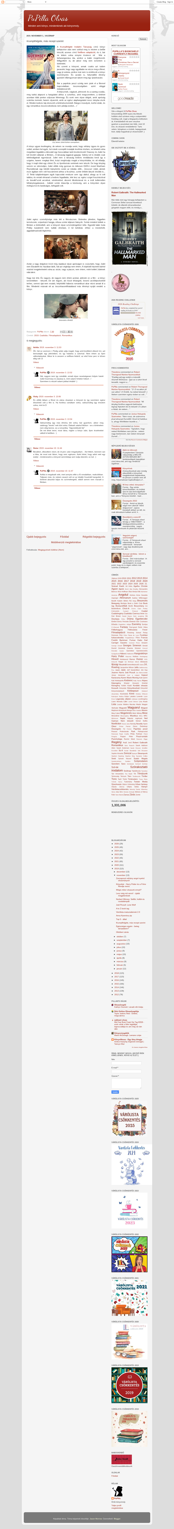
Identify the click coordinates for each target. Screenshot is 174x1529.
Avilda (36, 347)
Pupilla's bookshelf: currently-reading (126, 52)
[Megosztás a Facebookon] (69, 331)
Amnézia (114, 595)
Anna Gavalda (141, 595)
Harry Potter (117, 656)
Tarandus (144, 771)
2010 (124, 578)
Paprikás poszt (140, 729)
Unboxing (131, 784)
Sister (35, 448)
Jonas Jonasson (118, 675)
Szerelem (115, 764)
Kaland (144, 675)
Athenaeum (125, 598)
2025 (136, 584)
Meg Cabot (115, 713)
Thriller (144, 776)
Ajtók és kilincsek (130, 450)
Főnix (138, 638)
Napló (122, 718)
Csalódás (44, 335)
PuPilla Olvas (48, 18)
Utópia (129, 787)
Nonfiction (116, 723)
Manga (129, 710)
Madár (138, 704)
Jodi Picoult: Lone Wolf (126, 905)
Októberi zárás (122, 932)
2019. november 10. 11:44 (50, 448)
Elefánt (114, 622)
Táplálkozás (136, 771)
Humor (139, 659)
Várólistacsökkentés (120, 789)
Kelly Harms (137, 680)
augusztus (121, 944)
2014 (145, 578)
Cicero (133, 608)
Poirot (145, 734)
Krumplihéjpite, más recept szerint (130, 923)
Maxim (144, 710)
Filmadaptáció (55, 335)
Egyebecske (141, 619)
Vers (121, 792)
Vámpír (144, 787)
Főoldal (64, 536)
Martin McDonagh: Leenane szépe (127, 1035)
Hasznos (128, 656)
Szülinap (127, 771)
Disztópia (115, 619)
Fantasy (124, 627)
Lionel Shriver (133, 701)
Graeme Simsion (134, 648)
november (121, 875)
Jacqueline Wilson (127, 667)
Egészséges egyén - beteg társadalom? (127, 927)
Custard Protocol (130, 611)
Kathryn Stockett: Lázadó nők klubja (128, 1007)
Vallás (136, 787)
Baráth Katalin (116, 601)
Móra (140, 716)
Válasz (36, 362)
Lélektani (134, 699)
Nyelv (145, 724)
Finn (121, 635)
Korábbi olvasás (140, 686)
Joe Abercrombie (141, 672)
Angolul (123, 594)
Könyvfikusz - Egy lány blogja (128, 1040)
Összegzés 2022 (130, 501)
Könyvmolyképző (117, 691)
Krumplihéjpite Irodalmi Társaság (76, 47)
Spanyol (134, 753)
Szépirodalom (140, 761)
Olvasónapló (120, 1005)
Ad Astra (128, 586)
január (120, 969)
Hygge (120, 662)
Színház (144, 764)
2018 (132, 581)
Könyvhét (144, 688)
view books (141, 318)
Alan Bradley (134, 589)
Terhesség (115, 776)
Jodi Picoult (130, 673)
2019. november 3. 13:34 (61, 419)
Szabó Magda (140, 759)
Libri (125, 702)
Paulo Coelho (124, 734)
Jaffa (136, 667)
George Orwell (116, 645)
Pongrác (114, 736)
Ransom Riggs (141, 739)
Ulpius (124, 784)
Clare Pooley (142, 608)
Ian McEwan (129, 662)
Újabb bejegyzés (36, 536)
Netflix (145, 721)
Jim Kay (144, 670)
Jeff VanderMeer (133, 670)
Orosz (135, 726)
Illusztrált (123, 665)
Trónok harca (116, 782)
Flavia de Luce (133, 635)
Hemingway (143, 656)
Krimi (131, 693)
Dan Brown (116, 616)
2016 (120, 581)
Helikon (135, 656)
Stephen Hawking (117, 756)
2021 (113, 584)
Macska (132, 704)
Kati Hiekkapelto (117, 681)
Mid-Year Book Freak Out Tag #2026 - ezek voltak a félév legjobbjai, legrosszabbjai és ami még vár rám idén (129, 1025)
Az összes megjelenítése (139, 1047)
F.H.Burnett (115, 627)
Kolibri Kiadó (126, 686)
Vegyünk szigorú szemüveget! (130, 536)
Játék (123, 670)
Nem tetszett (127, 721)
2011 (129, 578)
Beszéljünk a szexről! (132, 517)
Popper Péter (126, 736)
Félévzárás (132, 630)
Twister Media (140, 782)
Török (125, 779)
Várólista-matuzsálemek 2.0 (128, 912)
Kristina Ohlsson (142, 694)
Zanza (126, 795)
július (119, 947)
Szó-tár (114, 767)
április (119, 958)
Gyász (121, 651)
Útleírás (121, 787)
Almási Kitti (136, 592)
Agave (114, 589)
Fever (144, 630)
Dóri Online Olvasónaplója (126, 1011)
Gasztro (123, 643)
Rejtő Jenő (127, 743)
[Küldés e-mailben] (61, 331)
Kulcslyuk (114, 696)
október (120, 937)
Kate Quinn (143, 678)
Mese (144, 713)
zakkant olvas (120, 1020)
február (120, 965)
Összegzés (116, 729)
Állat (130, 592)
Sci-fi (121, 751)
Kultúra (121, 696)
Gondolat (121, 648)
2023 (125, 584)
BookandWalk (121, 606)
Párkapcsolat (142, 731)
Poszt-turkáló (141, 736)
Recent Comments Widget (139, 440)
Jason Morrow (96, 1519)
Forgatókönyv (129, 637)
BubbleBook (116, 609)
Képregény (116, 683)
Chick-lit (125, 608)
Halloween (130, 653)
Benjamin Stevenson (126, 64)
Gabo (139, 640)
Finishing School (134, 633)
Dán (146, 613)
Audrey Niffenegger (139, 598)
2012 (134, 578)
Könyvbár (122, 688)
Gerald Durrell (124, 78)
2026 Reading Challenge (128, 304)
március (120, 962)
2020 (145, 581)
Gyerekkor (130, 651)
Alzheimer (144, 591)
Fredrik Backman (119, 640)
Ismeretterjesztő (133, 665)
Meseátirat (115, 716)
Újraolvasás (116, 784)
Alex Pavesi (123, 89)
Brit (146, 606)
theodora (115, 372)
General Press (134, 643)
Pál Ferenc (127, 729)
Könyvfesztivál (133, 688)
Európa (144, 624)
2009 (120, 578)
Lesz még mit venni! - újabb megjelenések (128, 894)
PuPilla (40, 332)
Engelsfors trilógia (125, 624)
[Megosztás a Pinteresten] (71, 331)
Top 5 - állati (121, 919)
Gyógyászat (115, 653)
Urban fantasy (141, 784)
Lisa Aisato (143, 702)
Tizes (114, 779)
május (119, 954)
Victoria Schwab (128, 792)
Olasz (113, 726)
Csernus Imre (138, 613)
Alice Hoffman (123, 592)
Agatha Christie (140, 586)
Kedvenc (128, 680)
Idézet (137, 662)
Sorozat (127, 753)
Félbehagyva (117, 630)
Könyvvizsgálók (121, 1033)
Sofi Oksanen (142, 750)
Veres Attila (115, 792)
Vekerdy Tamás (135, 789)
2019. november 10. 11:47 (61, 471)
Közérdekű (124, 694)
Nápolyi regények (134, 718)
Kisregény (115, 686)
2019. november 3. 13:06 (50, 397)
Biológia (124, 603)
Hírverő (115, 659)
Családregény (117, 613)
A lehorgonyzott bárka (123, 73)
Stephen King (130, 756)
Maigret (144, 708)
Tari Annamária (117, 774)
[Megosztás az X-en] (66, 331)
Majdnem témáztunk (118, 710)
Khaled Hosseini (131, 683)
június (119, 951)
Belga (134, 601)
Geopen (144, 643)
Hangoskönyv (140, 653)
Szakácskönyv (116, 761)
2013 (139, 578)
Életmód (132, 622)
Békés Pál (128, 601)
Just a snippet (133, 675)
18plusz (114, 578)
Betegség (115, 603)
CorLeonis (115, 611)
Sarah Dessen (135, 748)
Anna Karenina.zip (124, 916)
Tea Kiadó (128, 774)
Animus (132, 595)
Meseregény (124, 716)
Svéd (113, 759)
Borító (130, 606)
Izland (141, 664)
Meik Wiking (137, 713)
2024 (130, 584)
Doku (123, 619)
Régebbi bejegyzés (94, 536)
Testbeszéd (136, 776)
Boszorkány (139, 606)
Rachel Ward (129, 739)
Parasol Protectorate (120, 731)
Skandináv (133, 750)
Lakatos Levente (136, 696)
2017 (126, 581)
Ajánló (121, 589)
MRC (145, 716)
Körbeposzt (132, 691)
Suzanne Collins (141, 756)
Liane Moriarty (117, 702)
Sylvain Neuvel (124, 759)
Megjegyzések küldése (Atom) (51, 550)
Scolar (126, 750)
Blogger (117, 1519)
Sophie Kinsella (117, 753)
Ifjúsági (114, 664)
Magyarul (134, 707)
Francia (144, 638)
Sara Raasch (129, 745)
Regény (116, 742)
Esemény (136, 624)
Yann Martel (119, 795)
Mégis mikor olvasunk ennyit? (129, 890)
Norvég (133, 724)
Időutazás (143, 662)
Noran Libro (126, 724)
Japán (117, 670)
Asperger (114, 598)
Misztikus (134, 716)
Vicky (35, 397)
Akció (127, 589)
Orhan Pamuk (124, 726)
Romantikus (67, 335)
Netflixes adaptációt (86, 52)
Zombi (138, 795)
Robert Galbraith (140, 743)
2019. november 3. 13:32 (61, 373)
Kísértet (144, 683)
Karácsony (116, 678)
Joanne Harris (117, 673)
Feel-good (133, 627)
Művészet (114, 718)
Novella (139, 724)
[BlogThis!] (64, 331)
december (121, 872)
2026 (141, 584)
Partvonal (114, 734)
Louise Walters (123, 704)
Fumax (133, 640)
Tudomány (128, 782)
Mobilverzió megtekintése (66, 542)
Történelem (133, 779)
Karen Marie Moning (130, 678)
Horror (132, 659)
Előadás (114, 624)
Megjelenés (126, 713)
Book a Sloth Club (135, 603)
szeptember (122, 940)
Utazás (114, 787)
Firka (125, 635)
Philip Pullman (136, 734)
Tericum (123, 776)
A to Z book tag (122, 909)
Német (138, 721)
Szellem (127, 761)
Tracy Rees (143, 779)
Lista (113, 704)
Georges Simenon (132, 645)
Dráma (130, 619)
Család (144, 611)
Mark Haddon (136, 710)
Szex (123, 764)
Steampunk (142, 753)
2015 (113, 581)
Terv (129, 776)
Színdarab (130, 764)
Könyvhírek (127, 468)
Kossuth (114, 688)
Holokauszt (124, 659)
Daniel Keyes (127, 616)
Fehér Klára (142, 627)
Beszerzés (142, 600)
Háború (123, 654)
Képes (144, 681)
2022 (119, 584)
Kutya (127, 696)
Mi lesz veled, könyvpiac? (134, 485)
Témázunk (142, 773)
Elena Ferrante (123, 622)
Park (133, 731)
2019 (36, 335)
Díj (146, 616)
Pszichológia (116, 739)
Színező (138, 764)
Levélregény (142, 699)
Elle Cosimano (141, 622)
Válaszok (40, 368)
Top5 (120, 779)
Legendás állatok (123, 699)
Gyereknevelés (141, 651)
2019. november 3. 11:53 (50, 347)
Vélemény (144, 789)
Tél (135, 774)
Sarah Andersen (122, 748)
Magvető (123, 708)
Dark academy (138, 616)
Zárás (132, 794)
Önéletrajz (143, 726)
